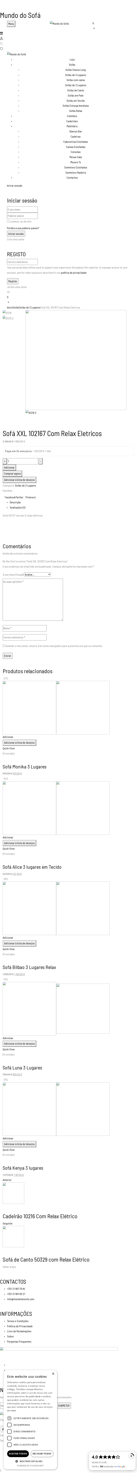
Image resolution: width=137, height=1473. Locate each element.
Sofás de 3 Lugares (75, 75)
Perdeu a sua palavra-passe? (23, 228)
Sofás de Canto (75, 90)
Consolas (76, 151)
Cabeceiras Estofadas (75, 141)
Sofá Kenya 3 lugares (23, 1168)
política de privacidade (74, 272)
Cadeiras (76, 136)
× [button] (53, 1374)
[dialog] (30, 1419)
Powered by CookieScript (30, 1465)
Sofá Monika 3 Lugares (24, 766)
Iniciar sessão (14, 185)
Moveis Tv (75, 162)
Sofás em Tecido (76, 100)
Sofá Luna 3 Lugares (22, 1067)
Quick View (9, 748)
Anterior (7, 1179)
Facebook (10, 497)
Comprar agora (12, 473)
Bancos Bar (76, 131)
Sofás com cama (76, 80)
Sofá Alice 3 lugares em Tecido (32, 867)
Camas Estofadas (75, 146)
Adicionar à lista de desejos (19, 479)
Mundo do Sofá (20, 15)
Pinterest (31, 497)
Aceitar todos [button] (18, 1453)
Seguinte (7, 1223)
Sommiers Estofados (75, 167)
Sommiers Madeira (75, 172)
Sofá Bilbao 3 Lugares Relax (29, 967)
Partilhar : (8, 490)
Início (10, 307)
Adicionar (9, 467)
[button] (111, 25)
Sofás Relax (75, 110)
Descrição (15, 502)
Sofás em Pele (75, 95)
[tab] (72, 502)
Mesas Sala (76, 157)
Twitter (19, 497)
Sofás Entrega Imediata (76, 105)
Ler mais (11, 1410)
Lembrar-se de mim (20, 221)
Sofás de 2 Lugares (75, 85)
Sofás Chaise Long (75, 69)
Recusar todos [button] (42, 1453)
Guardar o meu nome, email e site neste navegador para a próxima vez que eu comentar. (54, 645)
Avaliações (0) (17, 507)
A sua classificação (13, 574)
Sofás (16, 307)
